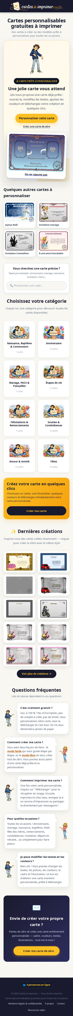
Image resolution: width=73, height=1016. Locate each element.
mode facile (14, 751)
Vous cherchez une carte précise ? (36, 268)
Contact (61, 1003)
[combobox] (36, 285)
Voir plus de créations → (36, 673)
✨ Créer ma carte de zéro (36, 951)
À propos (49, 1003)
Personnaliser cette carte (36, 118)
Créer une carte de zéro (36, 126)
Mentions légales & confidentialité (25, 1003)
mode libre (28, 755)
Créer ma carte (36, 511)
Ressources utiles (36, 1010)
